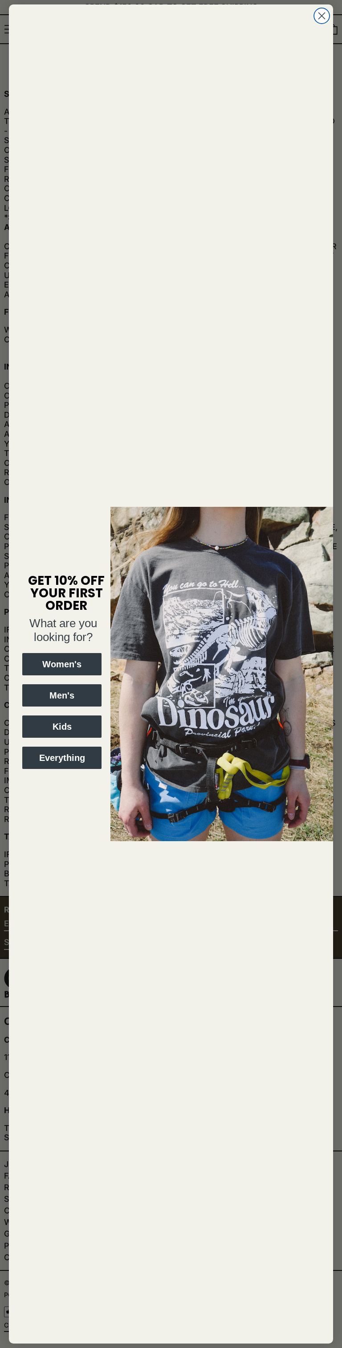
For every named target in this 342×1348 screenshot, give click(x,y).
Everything (62, 758)
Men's (61, 695)
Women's (61, 664)
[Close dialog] (322, 16)
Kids (62, 727)
